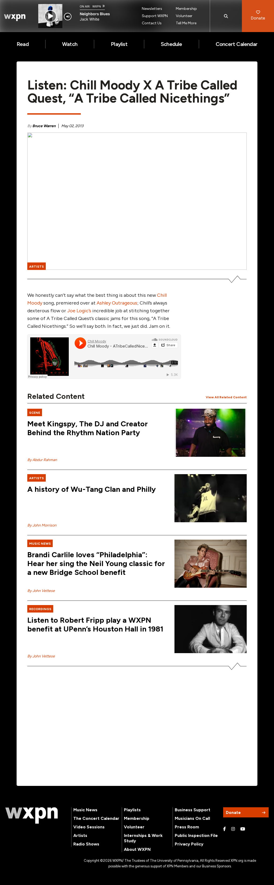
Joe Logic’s (79, 311)
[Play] (50, 16)
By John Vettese (41, 590)
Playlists (132, 809)
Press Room (187, 826)
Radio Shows (86, 844)
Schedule (171, 44)
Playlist (119, 44)
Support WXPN (155, 16)
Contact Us (152, 23)
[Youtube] (242, 829)
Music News (85, 809)
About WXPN (137, 849)
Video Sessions (89, 826)
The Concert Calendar (96, 818)
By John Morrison (41, 525)
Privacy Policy (189, 844)
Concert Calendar (236, 44)
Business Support (192, 809)
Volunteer (184, 16)
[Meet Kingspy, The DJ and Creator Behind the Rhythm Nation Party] (210, 433)
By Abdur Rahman (42, 460)
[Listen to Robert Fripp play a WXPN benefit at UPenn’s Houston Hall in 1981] (210, 629)
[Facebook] (224, 829)
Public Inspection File (196, 835)
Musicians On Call (192, 818)
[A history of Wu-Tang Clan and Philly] (210, 498)
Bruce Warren (44, 126)
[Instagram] (233, 829)
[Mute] (67, 16)
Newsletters (152, 8)
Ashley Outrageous (117, 303)
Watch (69, 44)
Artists (80, 835)
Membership (186, 8)
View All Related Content (226, 397)
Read (23, 44)
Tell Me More (186, 23)
